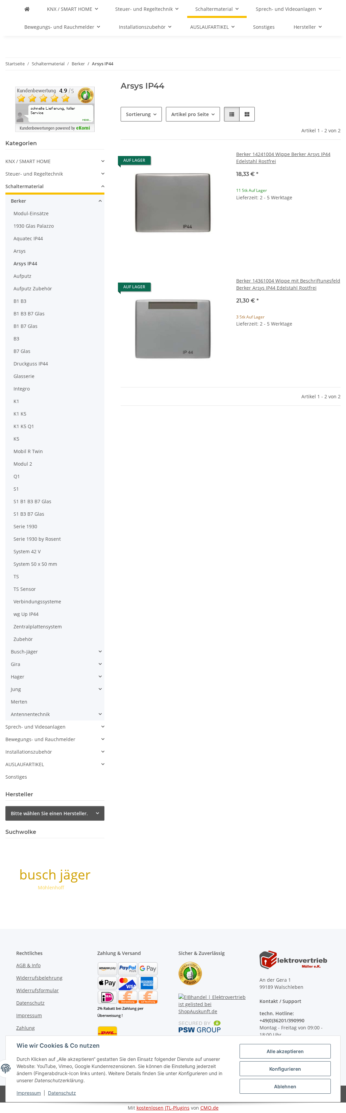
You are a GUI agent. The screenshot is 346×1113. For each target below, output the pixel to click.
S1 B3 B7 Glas (29, 514)
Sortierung (138, 114)
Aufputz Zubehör (33, 288)
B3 (16, 338)
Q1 (17, 476)
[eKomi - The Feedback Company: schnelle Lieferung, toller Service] (55, 108)
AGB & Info (28, 965)
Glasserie (24, 376)
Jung (16, 689)
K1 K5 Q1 (24, 426)
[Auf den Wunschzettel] (213, 162)
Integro (22, 388)
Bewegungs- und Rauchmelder (40, 739)
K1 (16, 401)
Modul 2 (23, 464)
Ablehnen (285, 1086)
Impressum (29, 1093)
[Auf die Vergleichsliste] (196, 162)
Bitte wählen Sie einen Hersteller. (49, 813)
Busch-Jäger (24, 651)
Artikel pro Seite (190, 114)
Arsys (20, 251)
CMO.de (209, 1108)
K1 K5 (20, 413)
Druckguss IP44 (31, 363)
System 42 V (27, 551)
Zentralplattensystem (38, 626)
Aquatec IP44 (28, 238)
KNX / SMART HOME (28, 161)
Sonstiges (16, 777)
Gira (15, 664)
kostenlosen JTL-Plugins (163, 1108)
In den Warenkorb (288, 239)
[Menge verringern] (242, 219)
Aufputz (22, 276)
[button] (232, 114)
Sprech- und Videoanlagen (35, 727)
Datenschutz (62, 1093)
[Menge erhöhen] (335, 219)
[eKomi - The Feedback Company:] (190, 973)
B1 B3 (20, 301)
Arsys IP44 (25, 263)
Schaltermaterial (24, 186)
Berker (18, 201)
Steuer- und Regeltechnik (34, 174)
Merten (19, 701)
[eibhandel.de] (27, 9)
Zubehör (23, 639)
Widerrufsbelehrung (39, 978)
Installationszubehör (28, 752)
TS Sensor (25, 589)
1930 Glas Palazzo (34, 226)
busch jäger (55, 874)
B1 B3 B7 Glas (29, 313)
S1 (16, 489)
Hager (17, 676)
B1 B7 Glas (26, 326)
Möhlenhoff (51, 887)
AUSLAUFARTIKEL (24, 764)
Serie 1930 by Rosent (37, 539)
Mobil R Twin (28, 451)
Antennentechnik (30, 714)
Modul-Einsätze (31, 213)
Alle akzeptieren (285, 1051)
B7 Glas (22, 351)
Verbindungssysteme (37, 601)
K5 (16, 439)
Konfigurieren (285, 1069)
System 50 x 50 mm (35, 564)
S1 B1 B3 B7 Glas (32, 501)
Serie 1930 (25, 526)
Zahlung (25, 1028)
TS (16, 576)
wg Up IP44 (26, 614)
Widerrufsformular (37, 990)
